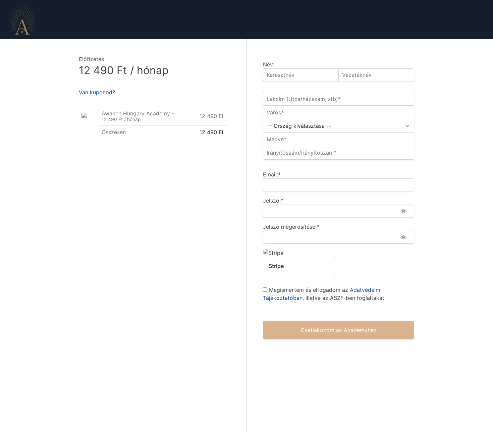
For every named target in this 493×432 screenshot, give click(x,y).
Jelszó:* (273, 200)
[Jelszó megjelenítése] (403, 211)
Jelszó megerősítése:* (291, 226)
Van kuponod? (97, 92)
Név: (268, 64)
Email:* (272, 174)
